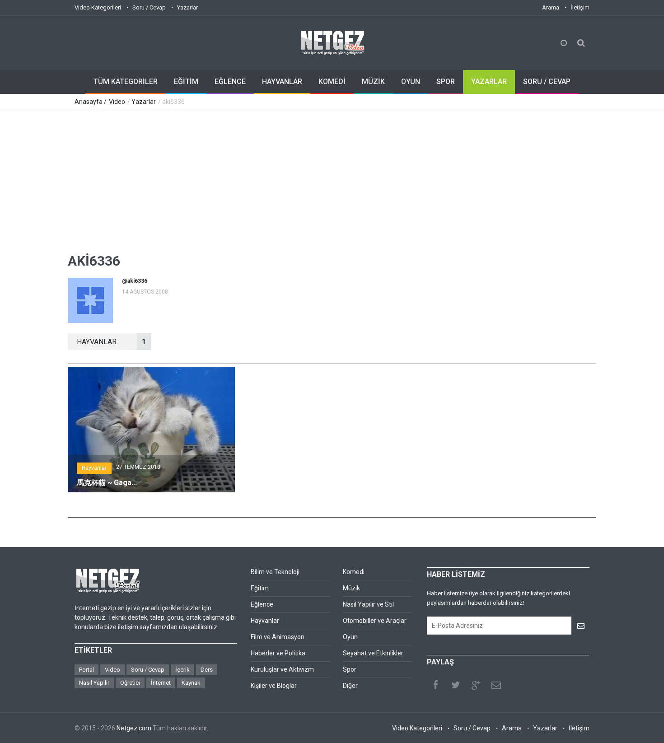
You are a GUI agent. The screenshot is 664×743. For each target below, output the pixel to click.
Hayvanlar (94, 468)
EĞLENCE (230, 81)
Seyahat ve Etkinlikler (373, 653)
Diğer (350, 685)
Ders (207, 669)
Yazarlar (187, 7)
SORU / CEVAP (546, 81)
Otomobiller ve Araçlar (375, 620)
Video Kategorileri (98, 7)
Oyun (350, 636)
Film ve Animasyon (277, 636)
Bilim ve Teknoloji (275, 571)
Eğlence (262, 604)
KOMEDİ (332, 81)
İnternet (161, 682)
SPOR (445, 81)
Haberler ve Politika (278, 653)
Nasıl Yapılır (94, 682)
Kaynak (191, 682)
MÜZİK (373, 81)
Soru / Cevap (149, 7)
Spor (349, 669)
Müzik (351, 588)
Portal (86, 669)
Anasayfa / (91, 101)
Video (117, 101)
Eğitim (260, 588)
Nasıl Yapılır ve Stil (368, 604)
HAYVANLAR (282, 81)
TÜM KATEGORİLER (126, 81)
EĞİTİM (186, 81)
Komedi (354, 571)
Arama (550, 7)
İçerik (182, 669)
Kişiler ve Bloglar (274, 685)
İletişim (579, 7)
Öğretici (130, 682)
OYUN (410, 81)
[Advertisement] (332, 179)
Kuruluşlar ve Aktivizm (282, 669)
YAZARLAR (489, 81)
